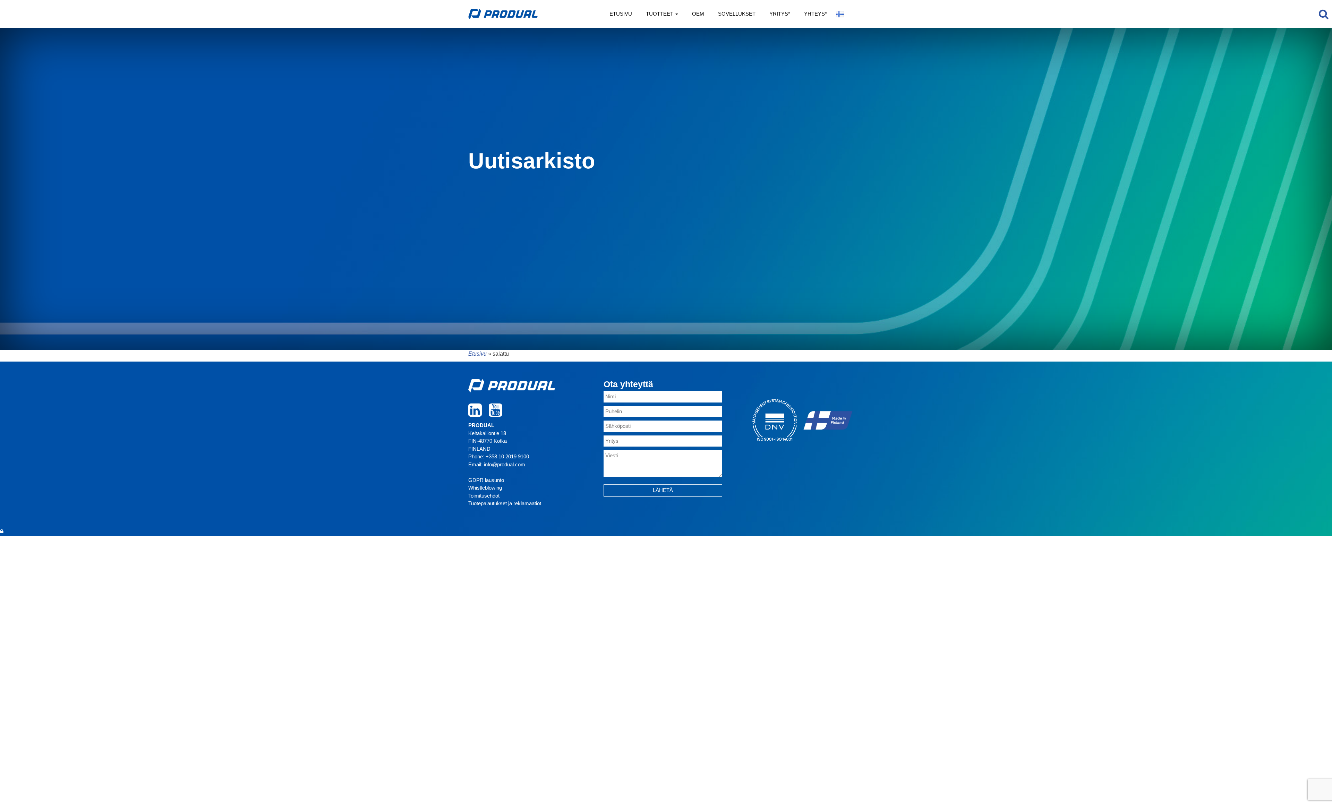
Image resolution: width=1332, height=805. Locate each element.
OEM (698, 14)
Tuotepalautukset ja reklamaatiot (504, 503)
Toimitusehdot (484, 496)
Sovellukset (736, 14)
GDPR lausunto (486, 480)
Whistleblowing (485, 488)
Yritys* (779, 14)
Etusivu (620, 14)
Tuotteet (660, 14)
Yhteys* (815, 14)
